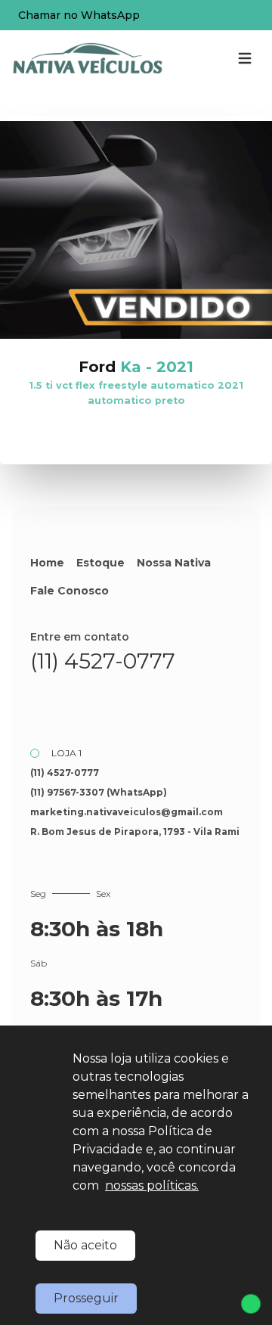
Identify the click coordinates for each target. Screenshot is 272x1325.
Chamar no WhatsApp (79, 15)
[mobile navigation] (245, 58)
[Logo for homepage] (87, 58)
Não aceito (85, 1245)
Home (47, 562)
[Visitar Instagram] (85, 701)
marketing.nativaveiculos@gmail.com (126, 812)
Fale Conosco (69, 590)
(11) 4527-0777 (102, 661)
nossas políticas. (152, 1185)
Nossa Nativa (174, 562)
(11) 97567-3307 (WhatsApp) (98, 792)
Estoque (100, 562)
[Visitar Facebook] (45, 701)
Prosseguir (86, 1298)
